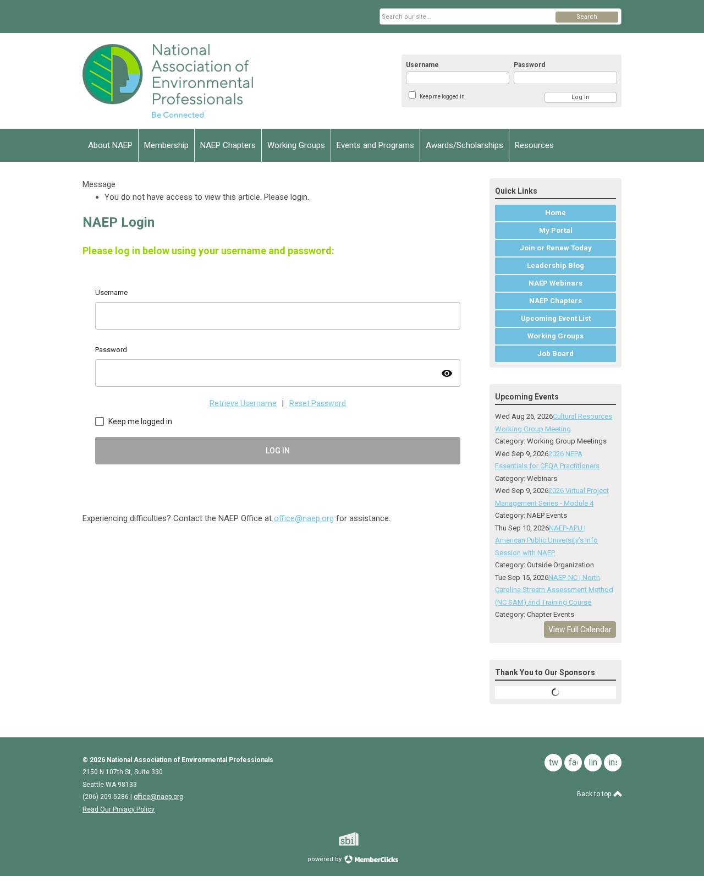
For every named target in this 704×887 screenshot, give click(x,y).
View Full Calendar (580, 629)
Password (529, 65)
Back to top (595, 794)
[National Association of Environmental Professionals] (190, 81)
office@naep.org (304, 518)
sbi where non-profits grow (363, 839)
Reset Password (317, 403)
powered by (325, 859)
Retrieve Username (243, 403)
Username (422, 65)
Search (586, 16)
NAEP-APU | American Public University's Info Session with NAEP (546, 540)
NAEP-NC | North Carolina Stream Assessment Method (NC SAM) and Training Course (554, 589)
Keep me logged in (442, 97)
